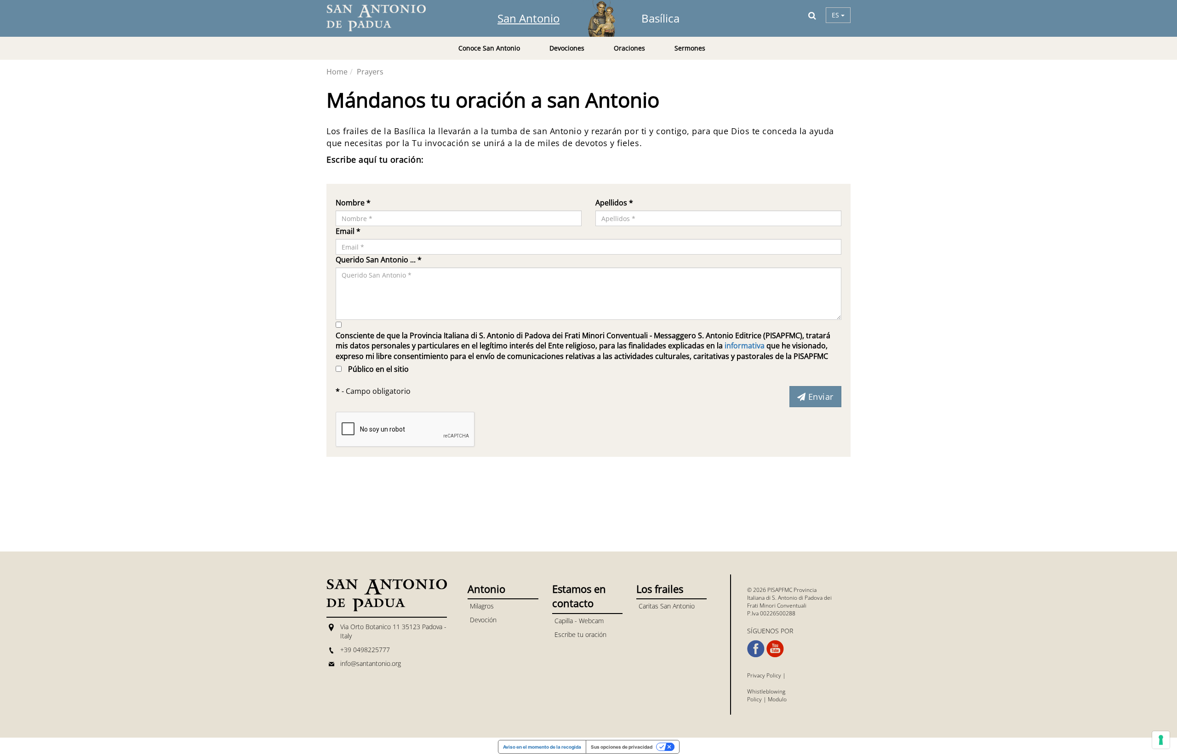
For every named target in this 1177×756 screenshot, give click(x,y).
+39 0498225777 (365, 649)
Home (337, 72)
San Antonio (528, 18)
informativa (745, 346)
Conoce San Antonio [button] (489, 48)
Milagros (482, 606)
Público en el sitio (378, 369)
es (836, 15)
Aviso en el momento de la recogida (542, 747)
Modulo (777, 699)
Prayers (370, 72)
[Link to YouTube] (775, 649)
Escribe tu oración (580, 634)
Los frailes (659, 589)
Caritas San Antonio (667, 606)
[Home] (381, 18)
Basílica (660, 18)
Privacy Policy (764, 675)
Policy (754, 699)
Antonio (486, 589)
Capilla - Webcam (579, 620)
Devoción (483, 619)
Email (348, 231)
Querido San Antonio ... (379, 260)
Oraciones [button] (629, 48)
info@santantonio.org (370, 663)
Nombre (353, 203)
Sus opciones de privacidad (621, 747)
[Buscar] (812, 15)
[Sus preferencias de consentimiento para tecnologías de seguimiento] (1161, 740)
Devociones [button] (566, 48)
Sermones (689, 48)
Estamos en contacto (579, 596)
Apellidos (614, 203)
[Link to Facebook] (756, 649)
